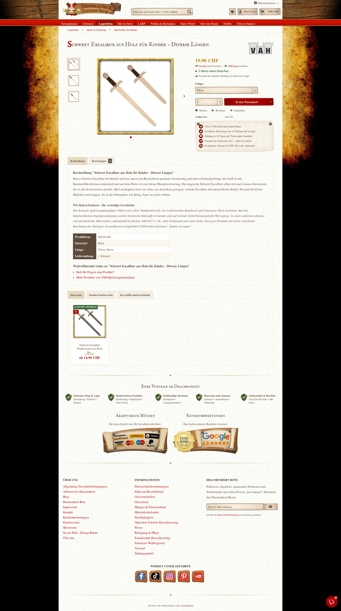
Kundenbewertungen (76, 517)
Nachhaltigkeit (144, 517)
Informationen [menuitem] (266, 3)
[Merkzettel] (232, 11)
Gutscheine (142, 502)
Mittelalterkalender (147, 512)
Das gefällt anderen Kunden (135, 295)
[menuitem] (162, 11)
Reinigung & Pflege (147, 533)
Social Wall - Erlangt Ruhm (80, 533)
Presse (139, 527)
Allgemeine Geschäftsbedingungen (85, 486)
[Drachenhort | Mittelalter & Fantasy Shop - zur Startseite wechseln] (91, 9)
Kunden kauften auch (101, 295)
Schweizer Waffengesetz (150, 543)
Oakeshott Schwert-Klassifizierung (156, 522)
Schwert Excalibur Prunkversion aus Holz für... (89, 348)
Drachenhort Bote (74, 502)
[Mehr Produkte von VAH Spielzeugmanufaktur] (261, 48)
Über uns (68, 538)
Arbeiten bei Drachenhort (79, 491)
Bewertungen (101, 161)
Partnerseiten (71, 522)
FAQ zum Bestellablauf (149, 491)
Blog (66, 497)
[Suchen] (189, 11)
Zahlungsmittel (144, 553)
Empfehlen (239, 110)
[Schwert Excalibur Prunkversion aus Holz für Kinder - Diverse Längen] (89, 321)
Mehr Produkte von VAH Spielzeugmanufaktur (105, 277)
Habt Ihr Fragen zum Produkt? (94, 272)
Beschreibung (77, 161)
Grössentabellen (145, 497)
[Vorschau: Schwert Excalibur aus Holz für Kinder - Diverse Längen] (73, 64)
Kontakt (68, 512)
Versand (202, 66)
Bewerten (220, 110)
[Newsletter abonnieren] (270, 506)
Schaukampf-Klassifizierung (152, 538)
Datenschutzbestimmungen (152, 486)
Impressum (70, 507)
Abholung (233, 66)
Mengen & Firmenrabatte (150, 507)
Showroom (69, 527)
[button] (331, 601)
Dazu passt (76, 295)
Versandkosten (187, 605)
